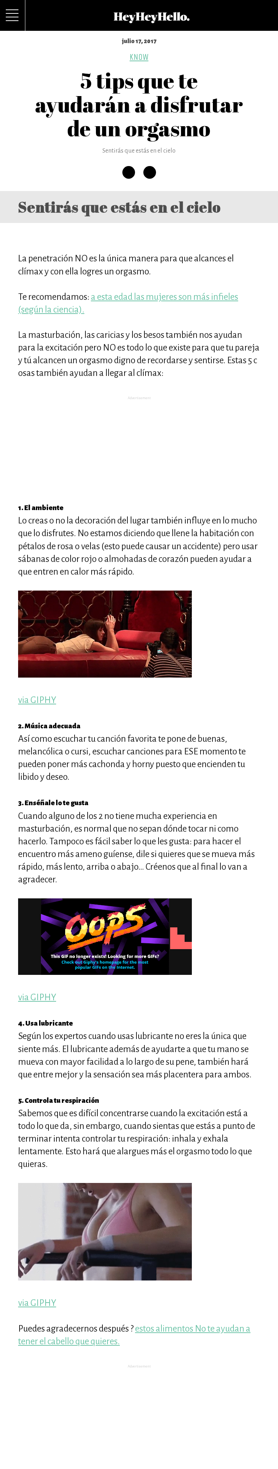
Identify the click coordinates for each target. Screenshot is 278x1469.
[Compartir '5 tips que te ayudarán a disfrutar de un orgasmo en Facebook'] (128, 172)
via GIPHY (37, 700)
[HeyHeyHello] (151, 19)
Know (139, 57)
